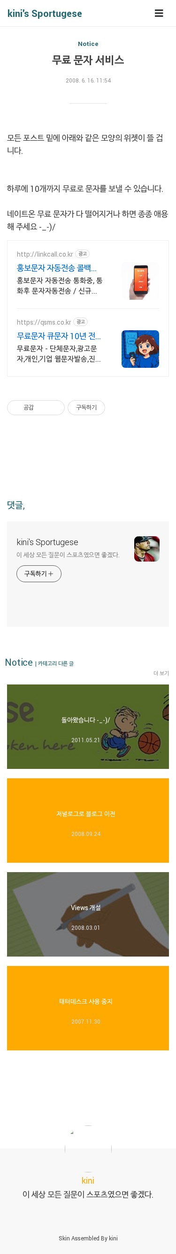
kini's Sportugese (45, 13)
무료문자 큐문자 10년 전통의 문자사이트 (59, 336)
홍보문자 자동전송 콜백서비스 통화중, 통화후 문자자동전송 (59, 268)
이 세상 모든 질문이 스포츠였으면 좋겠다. (68, 554)
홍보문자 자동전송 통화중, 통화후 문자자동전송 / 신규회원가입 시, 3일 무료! (60, 285)
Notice (88, 43)
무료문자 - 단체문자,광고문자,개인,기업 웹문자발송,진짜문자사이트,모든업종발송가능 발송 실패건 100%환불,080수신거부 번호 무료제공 (59, 353)
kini (113, 1238)
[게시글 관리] (54, 408)
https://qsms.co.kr (44, 322)
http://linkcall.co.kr (45, 254)
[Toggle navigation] (159, 13)
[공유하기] (42, 408)
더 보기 (161, 673)
